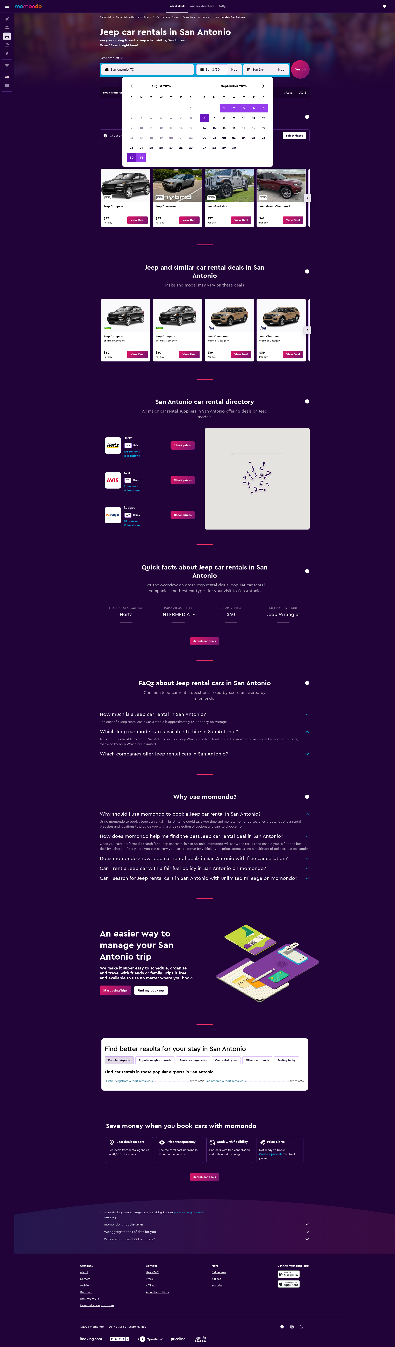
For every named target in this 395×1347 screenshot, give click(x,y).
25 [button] (151, 147)
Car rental (105, 17)
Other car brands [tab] (257, 1060)
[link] (125, 198)
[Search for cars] (7, 36)
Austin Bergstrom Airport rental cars (129, 1081)
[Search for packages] (7, 45)
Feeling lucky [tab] (287, 1060)
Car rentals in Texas (167, 17)
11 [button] (151, 128)
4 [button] (151, 118)
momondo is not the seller (123, 1224)
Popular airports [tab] (119, 1060)
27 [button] (171, 147)
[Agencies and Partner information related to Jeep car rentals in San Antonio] (307, 402)
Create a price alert (272, 1154)
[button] (7, 6)
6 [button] (171, 118)
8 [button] (191, 118)
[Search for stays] (7, 27)
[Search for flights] (7, 19)
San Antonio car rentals (196, 17)
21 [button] (180, 137)
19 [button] (161, 137)
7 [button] (181, 118)
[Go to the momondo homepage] (28, 6)
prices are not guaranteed (189, 1212)
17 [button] (141, 137)
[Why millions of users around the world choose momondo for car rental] (307, 797)
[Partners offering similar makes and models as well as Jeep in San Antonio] (307, 272)
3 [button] (141, 118)
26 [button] (161, 147)
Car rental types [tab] (226, 1060)
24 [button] (141, 147)
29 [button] (191, 147)
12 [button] (161, 128)
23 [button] (131, 147)
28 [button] (181, 147)
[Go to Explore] (7, 53)
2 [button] (131, 118)
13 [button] (171, 128)
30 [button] (132, 157)
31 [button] (141, 157)
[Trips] (7, 65)
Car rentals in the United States (133, 17)
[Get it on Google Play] (289, 1274)
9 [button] (131, 128)
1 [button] (190, 108)
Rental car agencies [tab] (193, 1060)
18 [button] (151, 137)
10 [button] (141, 128)
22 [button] (191, 137)
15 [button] (190, 128)
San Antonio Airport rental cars (226, 1081)
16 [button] (131, 137)
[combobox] (111, 58)
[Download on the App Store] (289, 1284)
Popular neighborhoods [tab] (155, 1060)
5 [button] (161, 118)
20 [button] (171, 137)
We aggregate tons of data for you (130, 1232)
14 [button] (180, 128)
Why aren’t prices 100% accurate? (129, 1239)
